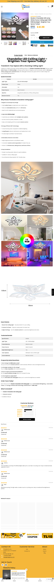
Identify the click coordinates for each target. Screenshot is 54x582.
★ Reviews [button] (53, 292)
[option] (15, 26)
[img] (4, 427)
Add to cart (46, 37)
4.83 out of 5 (30, 405)
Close (52, 1)
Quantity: (33, 35)
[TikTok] (6, 565)
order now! (34, 385)
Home (32, 14)
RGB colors (13, 363)
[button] (2, 26)
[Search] (48, 6)
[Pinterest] (2, 565)
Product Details (18, 55)
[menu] (2, 6)
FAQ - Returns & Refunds (31, 55)
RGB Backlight (11, 114)
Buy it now (42, 42)
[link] (9, 526)
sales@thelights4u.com (9, 557)
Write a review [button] (27, 419)
